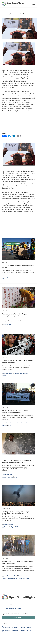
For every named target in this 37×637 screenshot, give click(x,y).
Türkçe (28, 578)
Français (4, 425)
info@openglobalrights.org (11, 608)
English (7, 627)
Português (22, 578)
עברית (7, 527)
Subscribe (17, 618)
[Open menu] (34, 4)
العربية (9, 425)
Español (4, 376)
